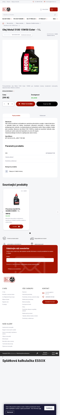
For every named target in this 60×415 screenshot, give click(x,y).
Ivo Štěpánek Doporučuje (8, 297)
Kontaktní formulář (50, 301)
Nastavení (10, 412)
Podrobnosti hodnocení (26, 34)
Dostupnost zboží (26, 304)
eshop (3, 1)
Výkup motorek (15, 1)
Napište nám (5, 302)
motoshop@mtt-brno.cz (49, 293)
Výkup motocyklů (6, 336)
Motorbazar (5, 338)
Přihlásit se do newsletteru (14, 269)
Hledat (55, 14)
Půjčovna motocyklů (7, 346)
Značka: (51, 35)
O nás (3, 292)
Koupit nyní (46, 104)
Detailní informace (7, 91)
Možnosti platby (26, 302)
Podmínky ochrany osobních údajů (30, 297)
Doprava (24, 292)
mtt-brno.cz (13, 353)
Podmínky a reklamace (10, 160)
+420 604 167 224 (49, 297)
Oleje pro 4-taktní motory (16, 171)
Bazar (8, 1)
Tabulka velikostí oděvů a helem (30, 316)
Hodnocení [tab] (42, 115)
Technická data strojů (7, 343)
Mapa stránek (5, 299)
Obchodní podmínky (27, 294)
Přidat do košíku (27, 104)
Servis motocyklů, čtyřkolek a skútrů (9, 333)
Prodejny (4, 304)
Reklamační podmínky (27, 299)
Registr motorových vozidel (9, 329)
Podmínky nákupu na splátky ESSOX (29, 310)
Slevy (23, 307)
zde (40, 408)
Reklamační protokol (27, 313)
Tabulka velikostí (9, 157)
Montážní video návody (8, 341)
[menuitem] (7, 19)
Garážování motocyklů (7, 327)
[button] (30, 233)
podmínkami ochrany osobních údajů (30, 264)
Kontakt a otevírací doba (8, 294)
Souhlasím (49, 408)
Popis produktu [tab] (16, 115)
